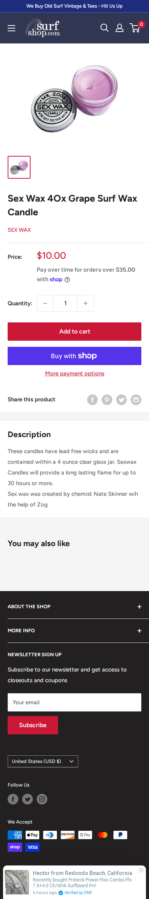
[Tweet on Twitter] (121, 399)
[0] (135, 27)
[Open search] (104, 28)
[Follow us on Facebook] (13, 799)
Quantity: (20, 303)
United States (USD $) (36, 761)
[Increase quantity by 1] (86, 303)
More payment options (74, 373)
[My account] (119, 28)
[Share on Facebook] (92, 399)
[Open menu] (11, 28)
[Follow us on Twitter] (27, 799)
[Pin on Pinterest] (107, 399)
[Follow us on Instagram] (42, 799)
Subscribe (33, 725)
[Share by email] (136, 399)
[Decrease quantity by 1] (45, 303)
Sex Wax (19, 230)
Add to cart (74, 331)
